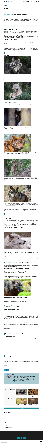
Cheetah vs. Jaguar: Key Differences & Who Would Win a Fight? (10, 398)
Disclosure (28, 433)
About (14, 433)
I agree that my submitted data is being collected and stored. (11, 422)
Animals (8, 14)
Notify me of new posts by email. (8, 425)
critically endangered (14, 152)
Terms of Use (21, 433)
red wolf (6, 152)
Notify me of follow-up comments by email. (9, 423)
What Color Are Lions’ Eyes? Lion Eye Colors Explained (33, 396)
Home (5, 14)
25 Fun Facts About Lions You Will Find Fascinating (33, 404)
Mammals (6, 5)
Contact (16, 433)
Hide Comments (21, 408)
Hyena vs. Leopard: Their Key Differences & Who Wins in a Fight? (10, 389)
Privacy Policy (25, 433)
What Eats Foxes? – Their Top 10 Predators (21, 404)
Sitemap (18, 433)
